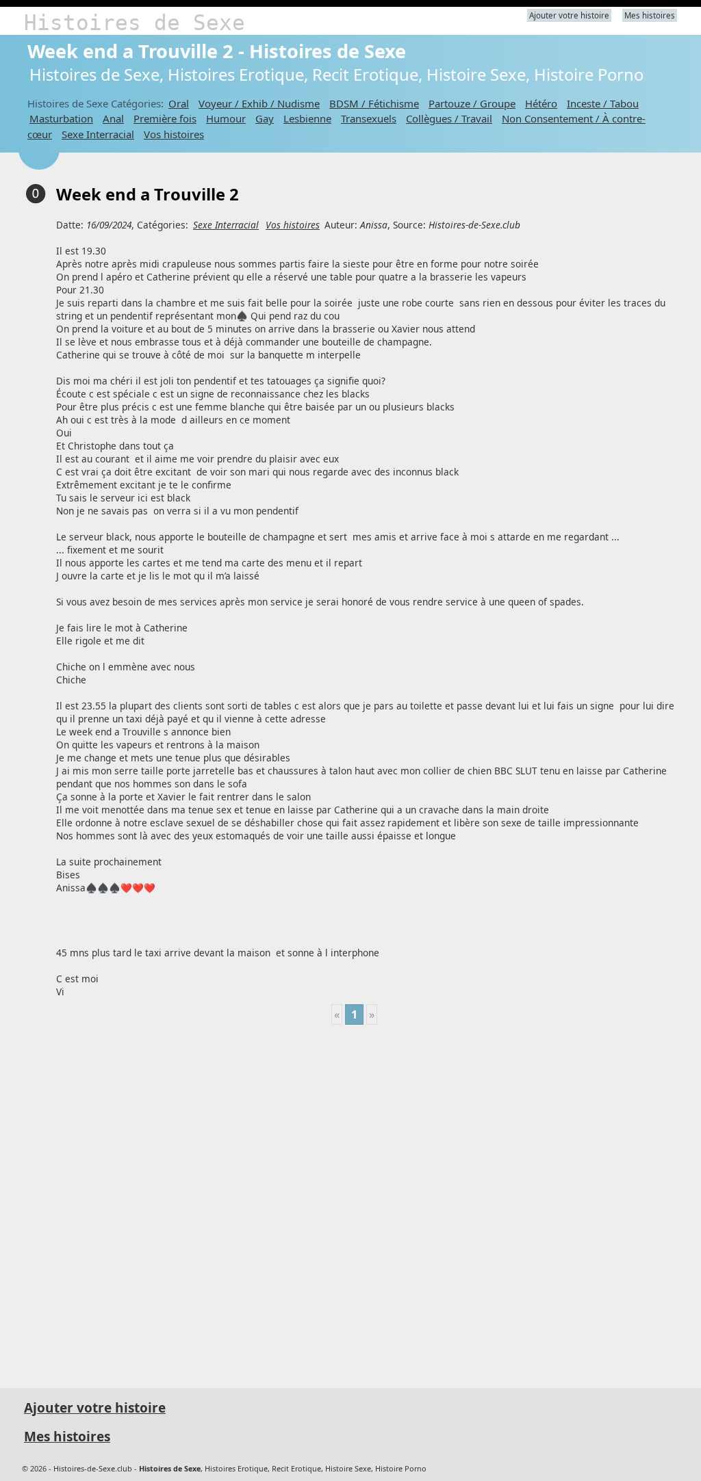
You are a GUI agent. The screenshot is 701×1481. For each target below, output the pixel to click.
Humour (226, 118)
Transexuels (368, 118)
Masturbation (61, 118)
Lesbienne (307, 118)
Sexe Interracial (98, 134)
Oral (178, 103)
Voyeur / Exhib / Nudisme (259, 103)
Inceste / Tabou (603, 103)
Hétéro (541, 103)
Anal (113, 118)
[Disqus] (354, 1201)
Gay (264, 118)
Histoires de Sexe (134, 22)
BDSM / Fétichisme (374, 103)
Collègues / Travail (449, 118)
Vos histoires (174, 134)
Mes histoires (649, 15)
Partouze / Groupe (472, 103)
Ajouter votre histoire (569, 15)
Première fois (164, 118)
